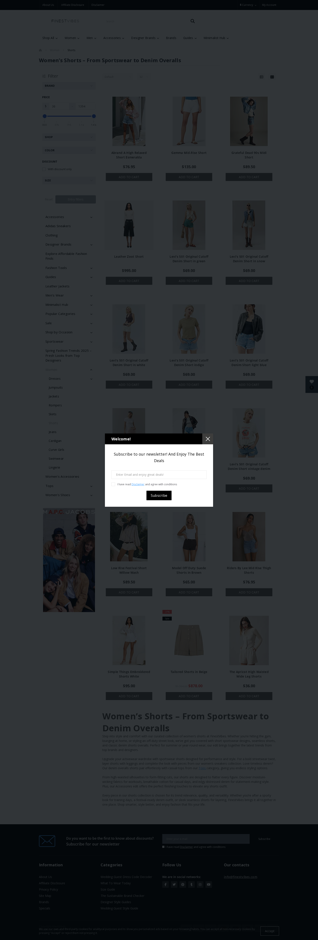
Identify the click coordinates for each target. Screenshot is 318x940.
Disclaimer (138, 484)
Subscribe (159, 495)
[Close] (207, 438)
